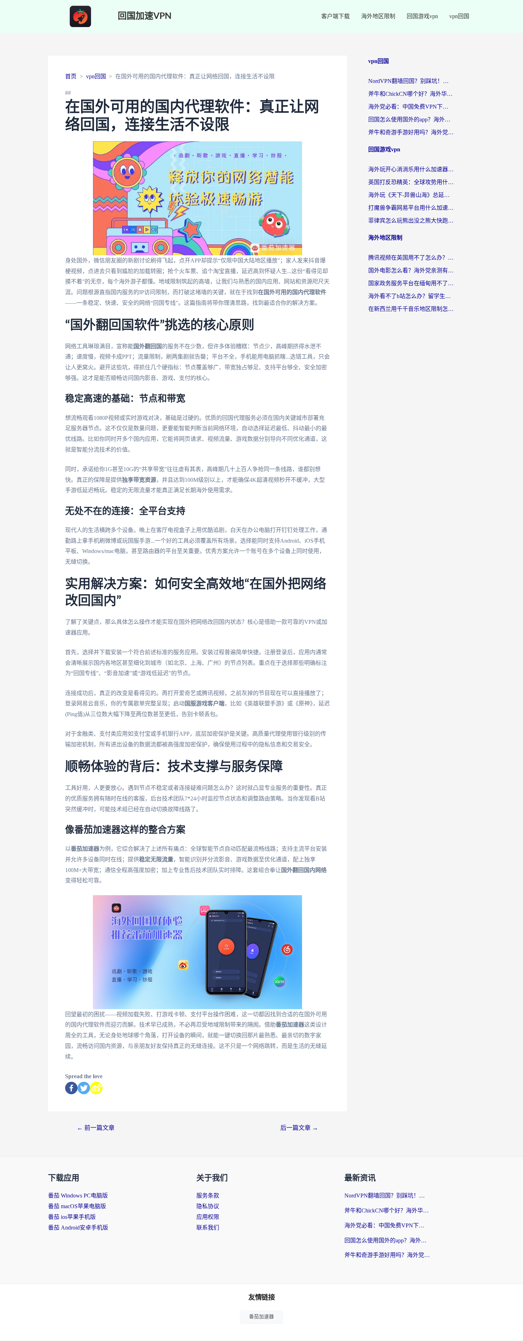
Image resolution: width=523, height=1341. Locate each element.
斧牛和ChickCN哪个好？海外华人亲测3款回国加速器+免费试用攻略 (411, 94)
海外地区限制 (378, 16)
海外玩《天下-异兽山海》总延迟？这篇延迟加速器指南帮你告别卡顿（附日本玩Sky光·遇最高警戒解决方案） (411, 195)
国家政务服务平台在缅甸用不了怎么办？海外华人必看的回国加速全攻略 (411, 283)
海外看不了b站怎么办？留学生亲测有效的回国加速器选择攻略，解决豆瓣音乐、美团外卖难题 (411, 296)
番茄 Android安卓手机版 (78, 1228)
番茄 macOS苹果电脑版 (77, 1206)
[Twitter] (84, 1088)
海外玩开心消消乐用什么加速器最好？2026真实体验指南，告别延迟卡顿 (411, 169)
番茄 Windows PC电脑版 (78, 1196)
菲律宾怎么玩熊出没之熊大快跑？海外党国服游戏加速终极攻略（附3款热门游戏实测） (411, 221)
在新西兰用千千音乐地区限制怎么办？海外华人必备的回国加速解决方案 (411, 309)
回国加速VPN (144, 16)
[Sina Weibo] (96, 1088)
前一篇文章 (96, 1128)
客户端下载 (335, 16)
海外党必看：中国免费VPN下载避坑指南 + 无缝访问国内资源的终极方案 (411, 107)
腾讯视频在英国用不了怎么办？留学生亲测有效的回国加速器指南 (411, 258)
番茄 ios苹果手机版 (72, 1217)
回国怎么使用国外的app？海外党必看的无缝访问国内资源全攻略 (411, 119)
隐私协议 (207, 1206)
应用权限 (207, 1217)
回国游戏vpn (422, 16)
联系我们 (207, 1228)
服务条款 (207, 1196)
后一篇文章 (299, 1128)
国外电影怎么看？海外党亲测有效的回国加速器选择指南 (411, 270)
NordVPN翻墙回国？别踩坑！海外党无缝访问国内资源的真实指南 (411, 81)
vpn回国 (459, 16)
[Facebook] (71, 1088)
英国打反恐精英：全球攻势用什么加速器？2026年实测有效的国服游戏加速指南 (411, 182)
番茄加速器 (261, 1316)
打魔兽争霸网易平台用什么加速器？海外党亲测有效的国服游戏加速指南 (411, 208)
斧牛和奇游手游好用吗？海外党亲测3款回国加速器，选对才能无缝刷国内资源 (411, 132)
